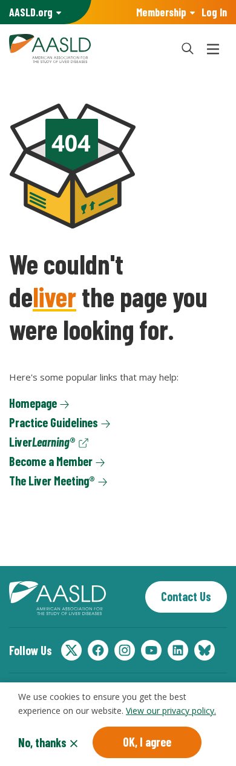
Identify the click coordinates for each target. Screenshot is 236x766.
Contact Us (186, 596)
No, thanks (42, 742)
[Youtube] (151, 650)
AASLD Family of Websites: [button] (31, 12)
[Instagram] (124, 650)
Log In (214, 12)
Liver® (42, 442)
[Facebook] (98, 650)
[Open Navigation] (213, 48)
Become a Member (51, 461)
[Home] (87, 48)
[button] (188, 48)
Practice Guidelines (53, 422)
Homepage (33, 403)
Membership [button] (161, 12)
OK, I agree (147, 741)
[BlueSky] (204, 650)
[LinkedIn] (178, 650)
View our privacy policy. (171, 710)
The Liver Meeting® (52, 480)
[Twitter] (71, 650)
